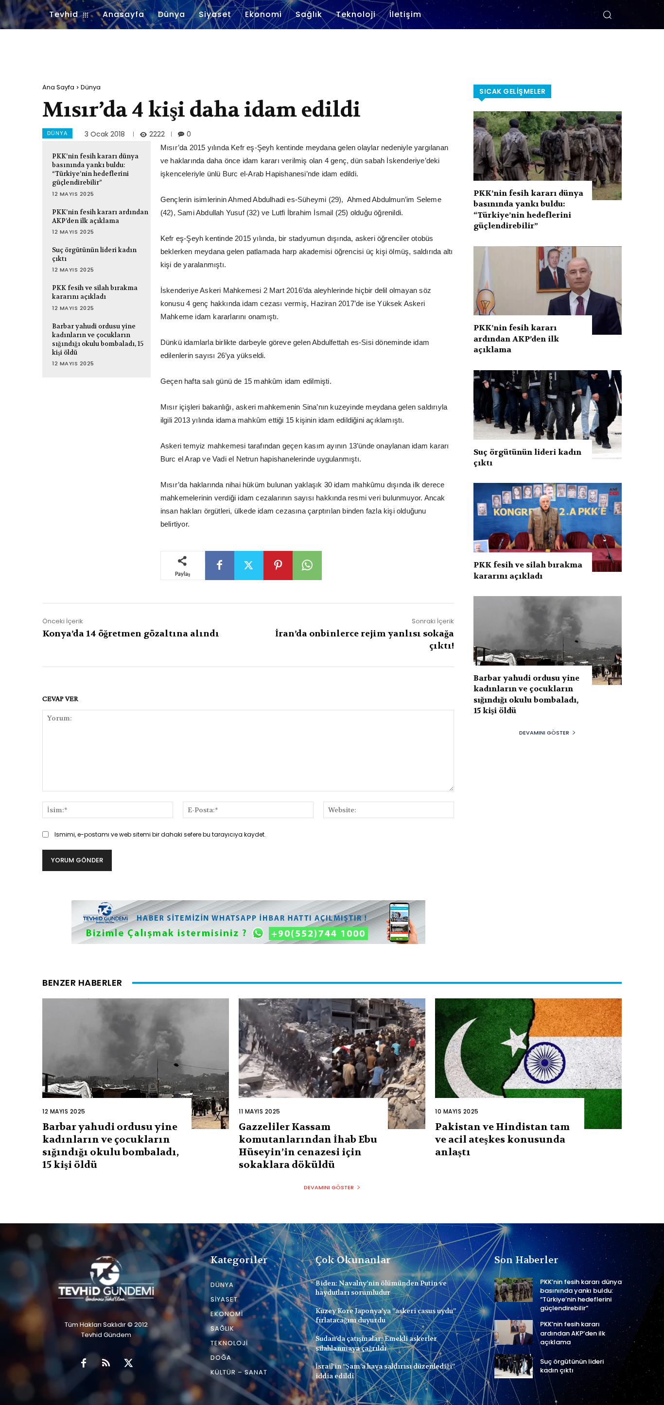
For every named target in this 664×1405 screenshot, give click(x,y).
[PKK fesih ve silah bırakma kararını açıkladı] (547, 527)
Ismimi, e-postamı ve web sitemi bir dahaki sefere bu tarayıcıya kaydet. (160, 834)
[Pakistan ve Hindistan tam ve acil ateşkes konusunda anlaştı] (528, 1063)
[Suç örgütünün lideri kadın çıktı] (547, 414)
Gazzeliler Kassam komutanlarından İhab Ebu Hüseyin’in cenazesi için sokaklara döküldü (308, 1146)
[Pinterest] (278, 565)
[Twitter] (248, 565)
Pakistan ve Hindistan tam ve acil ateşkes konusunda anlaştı (502, 1139)
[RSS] (106, 1363)
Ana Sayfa (58, 87)
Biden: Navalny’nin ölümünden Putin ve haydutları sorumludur (381, 1288)
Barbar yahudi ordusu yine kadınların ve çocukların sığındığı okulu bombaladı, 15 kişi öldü (97, 339)
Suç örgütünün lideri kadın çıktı (572, 1366)
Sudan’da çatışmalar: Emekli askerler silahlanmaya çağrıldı (376, 1343)
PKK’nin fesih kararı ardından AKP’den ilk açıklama (100, 216)
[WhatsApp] (307, 565)
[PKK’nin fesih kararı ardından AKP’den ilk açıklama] (547, 290)
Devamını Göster (544, 733)
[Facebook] (219, 565)
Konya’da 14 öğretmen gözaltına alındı (130, 633)
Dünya (91, 87)
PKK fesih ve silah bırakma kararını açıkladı (95, 292)
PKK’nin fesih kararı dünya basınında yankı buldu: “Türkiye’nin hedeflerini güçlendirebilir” (95, 169)
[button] (607, 14)
